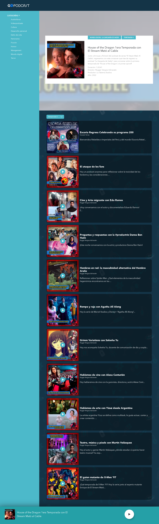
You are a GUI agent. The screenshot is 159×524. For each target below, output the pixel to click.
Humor (13, 46)
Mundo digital (16, 54)
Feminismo (15, 38)
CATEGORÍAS (12, 15)
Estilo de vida (16, 34)
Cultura (14, 27)
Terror (13, 58)
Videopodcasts (17, 23)
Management (16, 50)
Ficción (14, 42)
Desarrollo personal (19, 31)
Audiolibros (15, 19)
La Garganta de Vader (110, 38)
